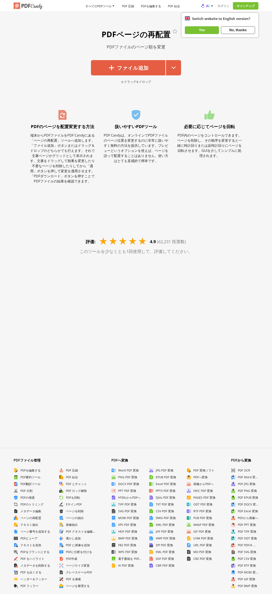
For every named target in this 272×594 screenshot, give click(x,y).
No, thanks (238, 30)
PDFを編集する (151, 6)
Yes (202, 30)
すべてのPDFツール (98, 6)
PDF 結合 (174, 6)
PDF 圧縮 (128, 6)
